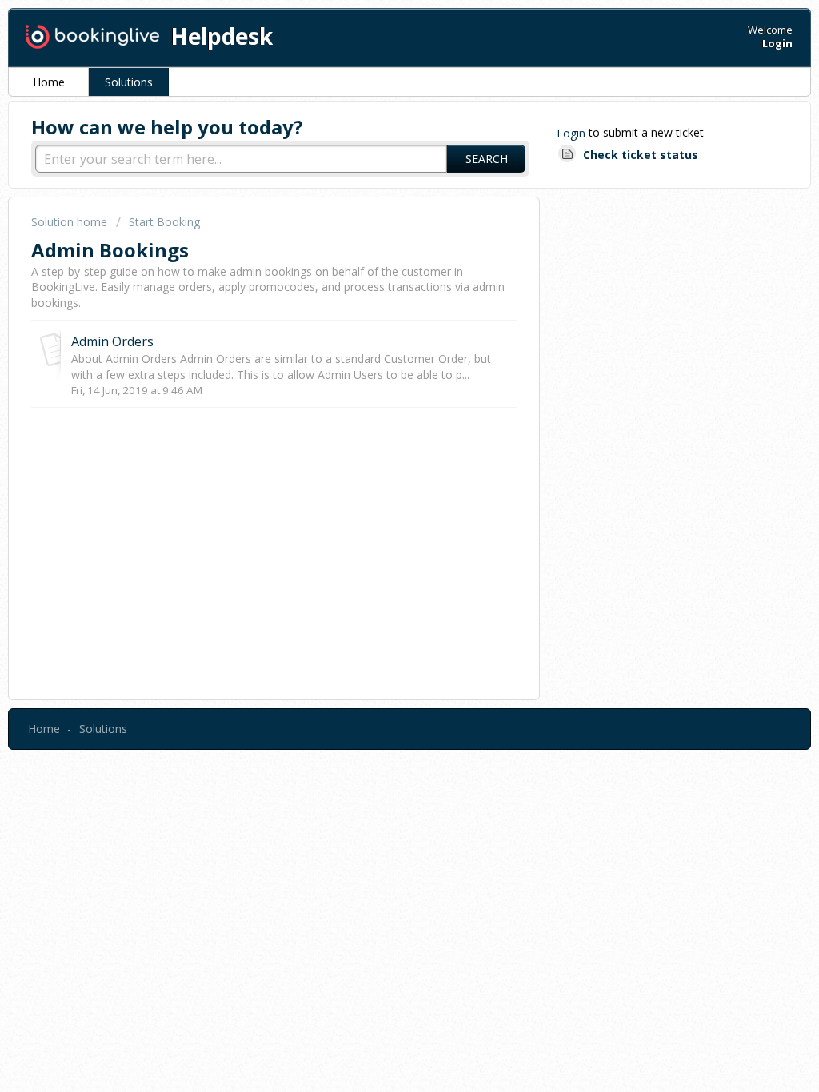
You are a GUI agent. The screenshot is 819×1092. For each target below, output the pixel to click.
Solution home (70, 221)
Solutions (129, 82)
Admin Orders (112, 341)
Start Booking (164, 221)
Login (571, 133)
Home (49, 82)
